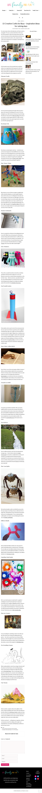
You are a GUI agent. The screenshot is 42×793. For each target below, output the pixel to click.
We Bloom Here (20, 642)
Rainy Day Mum (16, 115)
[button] (19, 17)
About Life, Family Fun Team (11, 733)
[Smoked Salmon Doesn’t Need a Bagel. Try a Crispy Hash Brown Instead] (28, 36)
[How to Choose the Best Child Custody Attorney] (28, 59)
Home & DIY (19, 10)
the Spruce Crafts (10, 554)
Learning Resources (10, 417)
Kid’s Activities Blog (17, 610)
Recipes (4, 10)
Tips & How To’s (27, 10)
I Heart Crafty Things (17, 158)
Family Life (11, 10)
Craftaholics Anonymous (16, 282)
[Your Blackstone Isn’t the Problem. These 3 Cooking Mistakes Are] (28, 44)
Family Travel (35, 10)
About (27, 771)
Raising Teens (15, 14)
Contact (27, 773)
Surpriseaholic (4, 376)
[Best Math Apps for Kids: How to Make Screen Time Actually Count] (28, 51)
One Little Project (7, 671)
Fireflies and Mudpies (8, 517)
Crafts (3, 727)
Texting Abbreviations (25, 14)
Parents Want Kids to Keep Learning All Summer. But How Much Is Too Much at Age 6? (33, 71)
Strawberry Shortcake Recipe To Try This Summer (10, 729)
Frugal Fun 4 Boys (15, 204)
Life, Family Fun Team (17, 28)
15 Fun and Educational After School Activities (9, 728)
